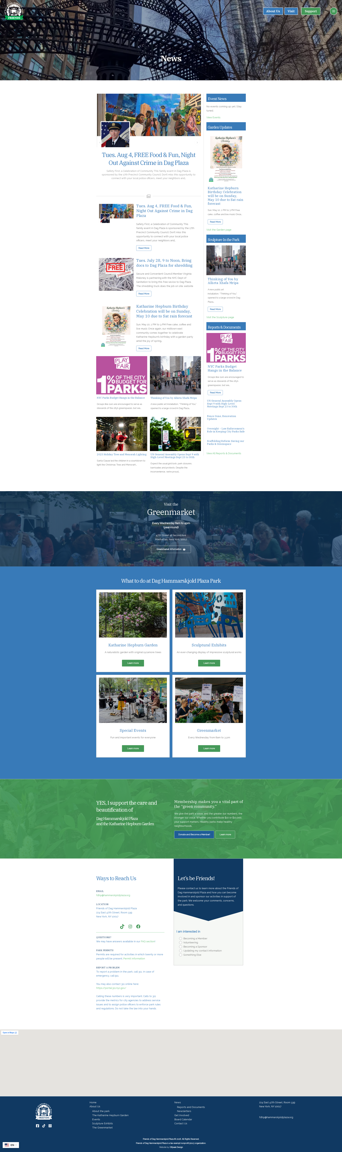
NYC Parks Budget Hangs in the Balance (121, 397)
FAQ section (148, 941)
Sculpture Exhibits (102, 1123)
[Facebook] (37, 1126)
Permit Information (134, 958)
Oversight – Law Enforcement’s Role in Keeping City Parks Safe (226, 430)
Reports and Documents (191, 1107)
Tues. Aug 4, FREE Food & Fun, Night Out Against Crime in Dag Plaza (164, 210)
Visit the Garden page (218, 229)
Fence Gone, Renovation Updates (221, 418)
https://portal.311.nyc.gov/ (111, 988)
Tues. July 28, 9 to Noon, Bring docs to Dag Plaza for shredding (148, 158)
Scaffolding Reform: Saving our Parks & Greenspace (225, 442)
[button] (310, 11)
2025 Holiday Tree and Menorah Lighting (121, 454)
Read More (143, 248)
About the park (101, 1111)
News (177, 1102)
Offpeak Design (176, 1147)
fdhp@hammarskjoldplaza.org (113, 895)
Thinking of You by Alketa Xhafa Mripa (174, 397)
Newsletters (184, 1111)
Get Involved (181, 1115)
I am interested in (188, 931)
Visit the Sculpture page (220, 317)
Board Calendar (183, 1119)
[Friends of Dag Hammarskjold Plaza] (14, 11)
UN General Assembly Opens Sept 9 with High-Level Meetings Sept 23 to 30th (175, 456)
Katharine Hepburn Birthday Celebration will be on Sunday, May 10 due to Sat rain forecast (164, 311)
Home (93, 1102)
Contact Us (180, 1123)
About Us (95, 1106)
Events (96, 1119)
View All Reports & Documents (223, 453)
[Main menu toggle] (333, 11)
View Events (213, 117)
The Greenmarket (102, 1127)
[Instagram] (50, 1126)
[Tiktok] (44, 1126)
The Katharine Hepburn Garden (110, 1115)
